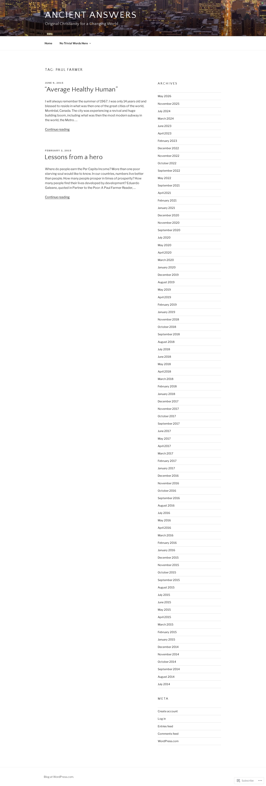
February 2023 (167, 141)
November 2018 (168, 319)
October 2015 (167, 572)
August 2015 (166, 587)
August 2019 (166, 282)
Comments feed (168, 733)
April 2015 (164, 617)
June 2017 (164, 431)
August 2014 (166, 677)
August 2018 (166, 342)
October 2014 (167, 662)
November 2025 (168, 104)
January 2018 (166, 394)
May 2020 (164, 245)
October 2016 (167, 490)
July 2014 (164, 684)
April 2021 (164, 193)
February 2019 (167, 304)
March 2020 (166, 260)
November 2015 (168, 565)
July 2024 (164, 111)
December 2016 (168, 475)
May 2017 (164, 438)
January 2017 (166, 468)
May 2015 (164, 609)
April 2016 (164, 528)
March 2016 (165, 535)
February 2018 (167, 386)
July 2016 (164, 513)
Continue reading (57, 129)
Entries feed (165, 726)
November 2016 (168, 483)
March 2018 (166, 379)
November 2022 (168, 156)
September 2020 (169, 230)
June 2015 (164, 602)
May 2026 (164, 96)
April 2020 (165, 252)
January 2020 (167, 267)
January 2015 (166, 639)
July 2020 (164, 237)
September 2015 (169, 580)
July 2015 (164, 595)
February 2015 (167, 632)
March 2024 (166, 118)
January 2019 (166, 312)
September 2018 (169, 334)
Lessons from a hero (74, 157)
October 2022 (167, 163)
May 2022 (164, 178)
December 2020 (168, 215)
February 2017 (167, 461)
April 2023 (164, 133)
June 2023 (164, 126)
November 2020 (169, 222)
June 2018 (164, 356)
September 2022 (169, 170)
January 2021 (166, 208)
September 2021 (169, 185)
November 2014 (168, 654)
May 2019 (164, 289)
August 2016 (166, 505)
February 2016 (167, 543)
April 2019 (164, 297)
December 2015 (168, 557)
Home (48, 43)
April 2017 (164, 446)
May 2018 (164, 364)
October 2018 (167, 327)
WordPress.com (168, 741)
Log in (162, 718)
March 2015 (165, 624)
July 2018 (164, 349)
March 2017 (165, 453)
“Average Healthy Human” (81, 89)
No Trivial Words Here (74, 43)
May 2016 (164, 520)
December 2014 (168, 647)
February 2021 (167, 200)
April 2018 (164, 371)
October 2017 (167, 416)
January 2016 (166, 550)
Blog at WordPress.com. (59, 776)
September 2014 (169, 669)
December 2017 (168, 401)
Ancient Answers (91, 15)
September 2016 (169, 498)
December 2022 (168, 148)
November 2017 (168, 409)
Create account (168, 711)
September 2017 (169, 423)
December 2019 (168, 275)
